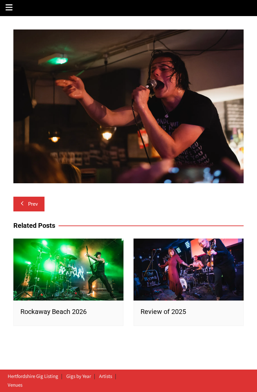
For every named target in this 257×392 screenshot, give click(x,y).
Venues (15, 385)
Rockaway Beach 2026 (53, 312)
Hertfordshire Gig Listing (33, 376)
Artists (105, 376)
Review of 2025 (163, 312)
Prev (33, 204)
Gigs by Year (78, 376)
